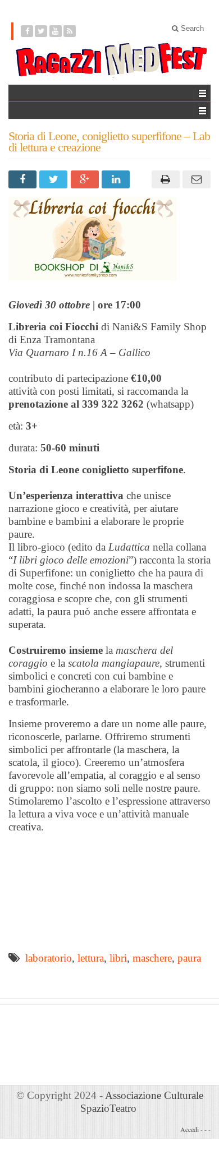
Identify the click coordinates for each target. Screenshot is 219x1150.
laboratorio (48, 958)
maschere (152, 958)
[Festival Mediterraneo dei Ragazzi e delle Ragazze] (109, 60)
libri (118, 958)
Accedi (189, 1129)
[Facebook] (27, 31)
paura (189, 958)
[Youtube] (56, 31)
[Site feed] (70, 31)
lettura (90, 958)
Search (191, 28)
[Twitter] (41, 31)
